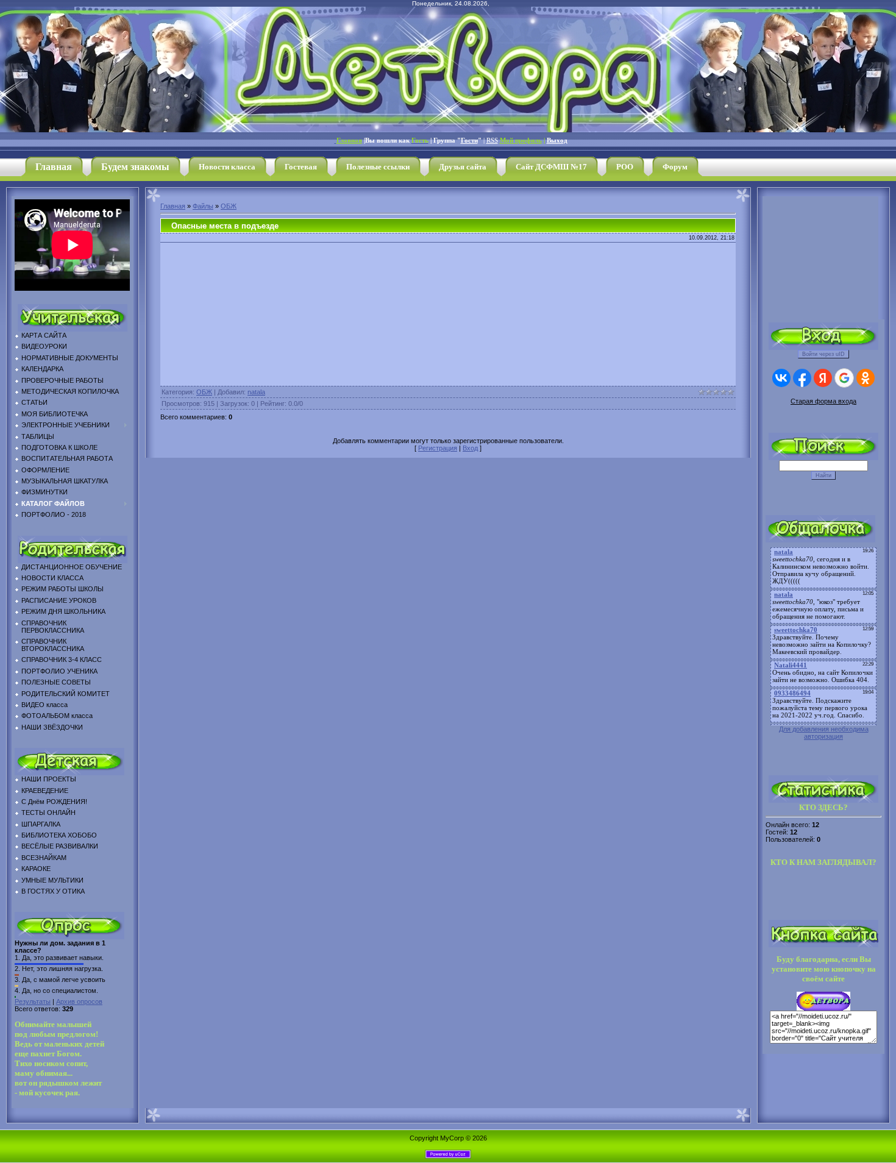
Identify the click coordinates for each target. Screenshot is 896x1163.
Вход (470, 448)
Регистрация (437, 448)
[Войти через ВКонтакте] (781, 378)
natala (256, 392)
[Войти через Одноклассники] (865, 378)
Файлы (203, 206)
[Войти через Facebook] (802, 378)
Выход (557, 140)
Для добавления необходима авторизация (824, 732)
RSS (492, 140)
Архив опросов (79, 1001)
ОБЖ (228, 206)
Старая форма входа (823, 401)
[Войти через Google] (844, 378)
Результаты (33, 1001)
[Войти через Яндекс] (823, 378)
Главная (172, 206)
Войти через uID (823, 354)
